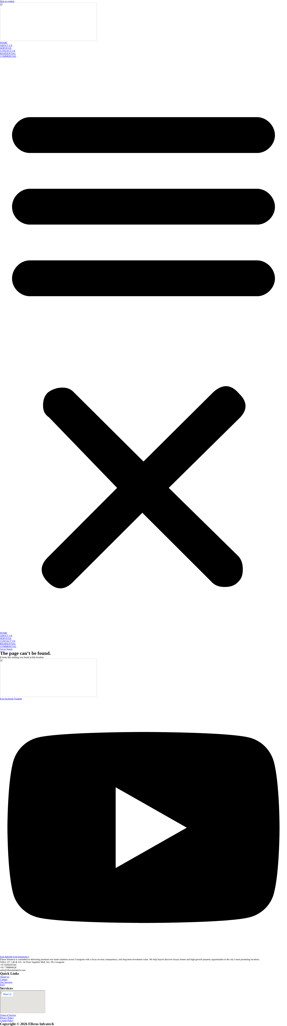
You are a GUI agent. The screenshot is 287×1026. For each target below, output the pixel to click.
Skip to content (7, 1)
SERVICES (5, 48)
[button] (143, 345)
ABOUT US (6, 45)
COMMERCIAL (8, 56)
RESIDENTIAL (8, 53)
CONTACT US (7, 51)
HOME (3, 42)
